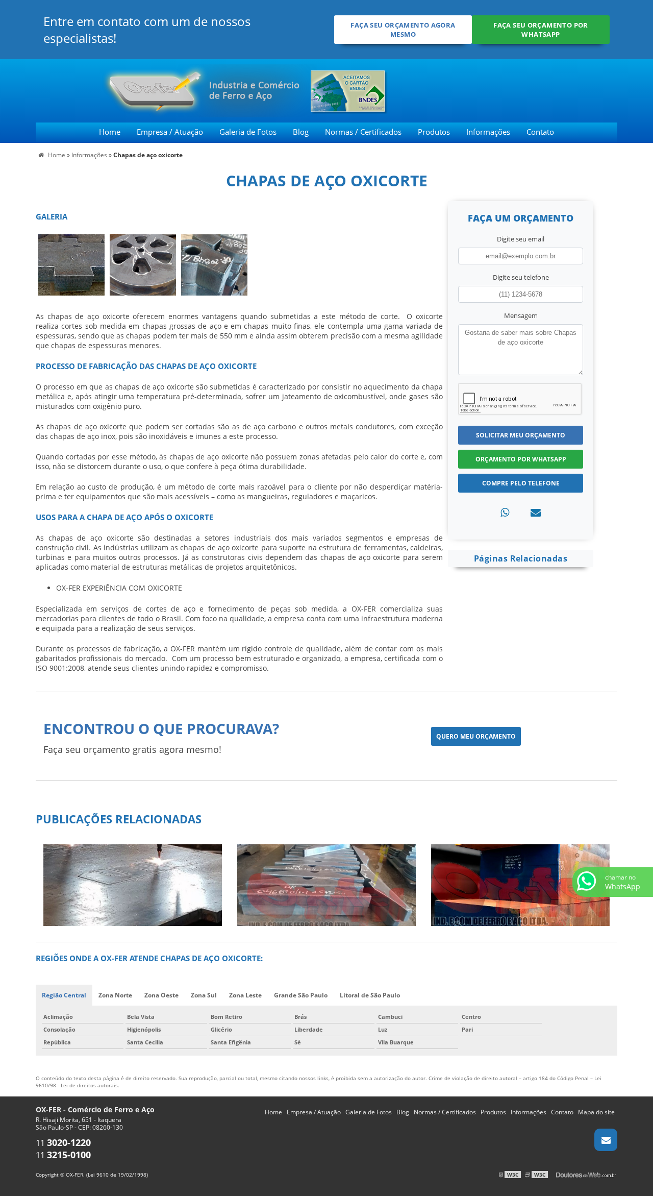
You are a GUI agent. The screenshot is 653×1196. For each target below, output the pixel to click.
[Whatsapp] (504, 512)
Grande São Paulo (301, 995)
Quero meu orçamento (476, 736)
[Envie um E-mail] (605, 1140)
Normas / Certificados (363, 132)
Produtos (434, 132)
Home (109, 132)
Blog (301, 132)
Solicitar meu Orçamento (520, 435)
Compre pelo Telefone (521, 483)
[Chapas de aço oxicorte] (71, 264)
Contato (540, 132)
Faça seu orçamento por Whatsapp (540, 29)
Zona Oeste (161, 995)
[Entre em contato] (536, 512)
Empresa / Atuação (170, 132)
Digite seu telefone (521, 277)
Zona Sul (204, 995)
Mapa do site (596, 1112)
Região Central (64, 995)
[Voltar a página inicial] (144, 89)
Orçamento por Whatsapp (520, 459)
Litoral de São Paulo (370, 995)
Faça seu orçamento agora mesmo (402, 29)
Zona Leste (245, 995)
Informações (488, 132)
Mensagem (521, 315)
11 (63, 1143)
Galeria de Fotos (248, 132)
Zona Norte (115, 995)
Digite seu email (520, 238)
